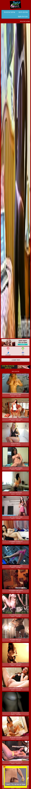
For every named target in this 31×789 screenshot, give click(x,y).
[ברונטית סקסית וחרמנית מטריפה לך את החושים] (15, 408)
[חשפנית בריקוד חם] (15, 702)
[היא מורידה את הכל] (15, 432)
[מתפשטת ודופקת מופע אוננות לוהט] (15, 457)
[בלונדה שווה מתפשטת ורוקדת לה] (15, 555)
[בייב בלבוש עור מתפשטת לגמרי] (15, 530)
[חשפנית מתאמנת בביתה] (15, 383)
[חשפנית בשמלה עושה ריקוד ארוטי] (15, 506)
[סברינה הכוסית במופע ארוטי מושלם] (15, 677)
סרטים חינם (23, 12)
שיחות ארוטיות (9, 12)
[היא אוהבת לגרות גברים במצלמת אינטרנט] (15, 751)
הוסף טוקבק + (15, 360)
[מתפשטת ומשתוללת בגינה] (15, 604)
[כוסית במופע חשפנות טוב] (15, 628)
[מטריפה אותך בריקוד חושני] (15, 481)
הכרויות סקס (23, 16)
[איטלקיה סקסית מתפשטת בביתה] (15, 579)
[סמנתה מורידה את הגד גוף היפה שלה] (15, 726)
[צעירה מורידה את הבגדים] (15, 653)
